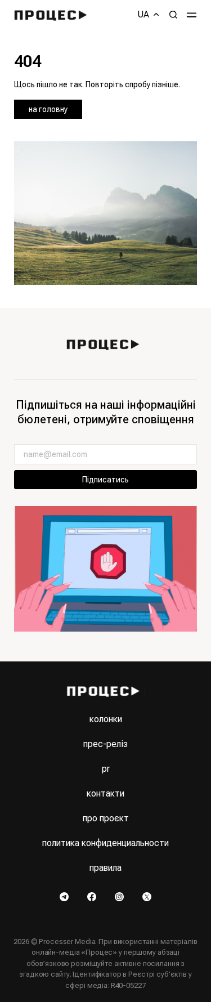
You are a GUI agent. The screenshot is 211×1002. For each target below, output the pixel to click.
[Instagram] (120, 896)
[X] (146, 896)
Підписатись (105, 479)
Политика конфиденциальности (105, 843)
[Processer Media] (53, 14)
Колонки (105, 719)
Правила (105, 867)
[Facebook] (92, 896)
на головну (48, 109)
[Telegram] (65, 896)
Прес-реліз (105, 744)
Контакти (105, 793)
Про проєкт (106, 818)
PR (106, 768)
